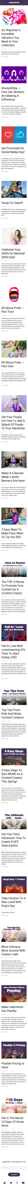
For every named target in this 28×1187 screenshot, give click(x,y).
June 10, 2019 (3, 431)
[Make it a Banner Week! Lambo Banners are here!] (14, 459)
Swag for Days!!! (12, 203)
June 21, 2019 (3, 206)
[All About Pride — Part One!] (14, 349)
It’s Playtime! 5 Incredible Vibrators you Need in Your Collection (10, 37)
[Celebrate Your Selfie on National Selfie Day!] (14, 236)
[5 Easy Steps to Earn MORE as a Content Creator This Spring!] (14, 756)
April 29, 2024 (3, 849)
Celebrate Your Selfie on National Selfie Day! (13, 253)
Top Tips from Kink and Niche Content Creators (12, 713)
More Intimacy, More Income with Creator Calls (13, 950)
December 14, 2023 (4, 1129)
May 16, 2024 (3, 660)
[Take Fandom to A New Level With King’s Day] (14, 884)
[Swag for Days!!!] (14, 189)
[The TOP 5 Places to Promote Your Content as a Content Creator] (14, 568)
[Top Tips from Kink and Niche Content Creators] (14, 696)
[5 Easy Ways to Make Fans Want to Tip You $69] (14, 516)
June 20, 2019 (3, 260)
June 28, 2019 (3, 48)
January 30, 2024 (4, 1070)
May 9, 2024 (3, 721)
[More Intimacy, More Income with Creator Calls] (14, 933)
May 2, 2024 (3, 785)
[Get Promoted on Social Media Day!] (14, 134)
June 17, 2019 (3, 369)
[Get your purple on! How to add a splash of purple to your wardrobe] (14, 403)
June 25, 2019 (3, 155)
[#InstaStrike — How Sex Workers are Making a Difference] (14, 74)
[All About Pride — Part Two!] (14, 294)
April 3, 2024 (3, 957)
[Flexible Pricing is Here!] (14, 1050)
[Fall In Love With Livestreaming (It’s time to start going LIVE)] (14, 632)
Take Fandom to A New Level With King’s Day (13, 902)
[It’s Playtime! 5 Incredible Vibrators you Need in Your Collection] (14, 16)
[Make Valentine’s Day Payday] (14, 993)
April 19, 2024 (3, 909)
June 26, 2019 (3, 103)
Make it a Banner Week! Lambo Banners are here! (13, 476)
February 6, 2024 (4, 1014)
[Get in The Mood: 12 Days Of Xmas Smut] (14, 1104)
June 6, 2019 (3, 484)
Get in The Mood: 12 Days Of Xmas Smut (12, 1121)
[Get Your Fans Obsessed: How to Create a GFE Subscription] (14, 820)
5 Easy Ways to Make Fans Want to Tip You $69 (12, 533)
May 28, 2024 (3, 596)
